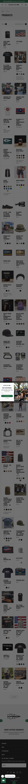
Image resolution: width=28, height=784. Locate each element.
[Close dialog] (26, 384)
